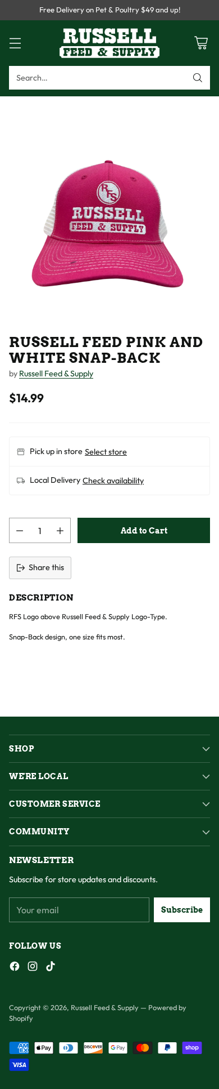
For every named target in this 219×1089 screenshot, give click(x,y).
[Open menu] (14, 43)
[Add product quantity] (60, 530)
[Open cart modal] (200, 43)
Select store (106, 452)
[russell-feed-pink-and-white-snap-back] (109, 206)
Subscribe (182, 910)
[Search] (197, 78)
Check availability (113, 480)
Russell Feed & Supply (56, 373)
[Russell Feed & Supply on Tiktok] (50, 968)
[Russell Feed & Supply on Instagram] (32, 968)
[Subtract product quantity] (20, 530)
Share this (46, 567)
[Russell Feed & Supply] (109, 43)
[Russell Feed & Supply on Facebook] (14, 968)
